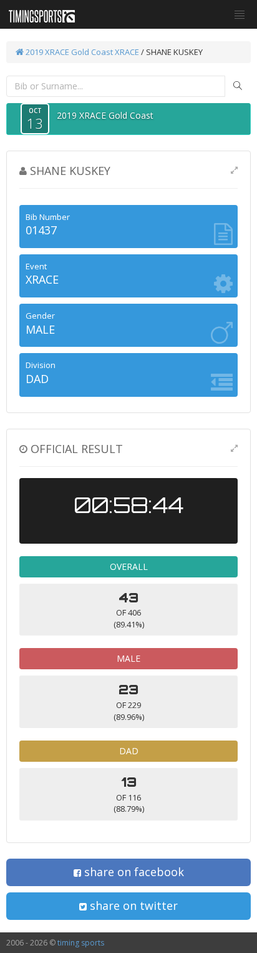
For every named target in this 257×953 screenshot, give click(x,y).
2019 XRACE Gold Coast (68, 51)
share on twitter (132, 905)
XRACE (127, 51)
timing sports (80, 942)
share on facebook (132, 871)
